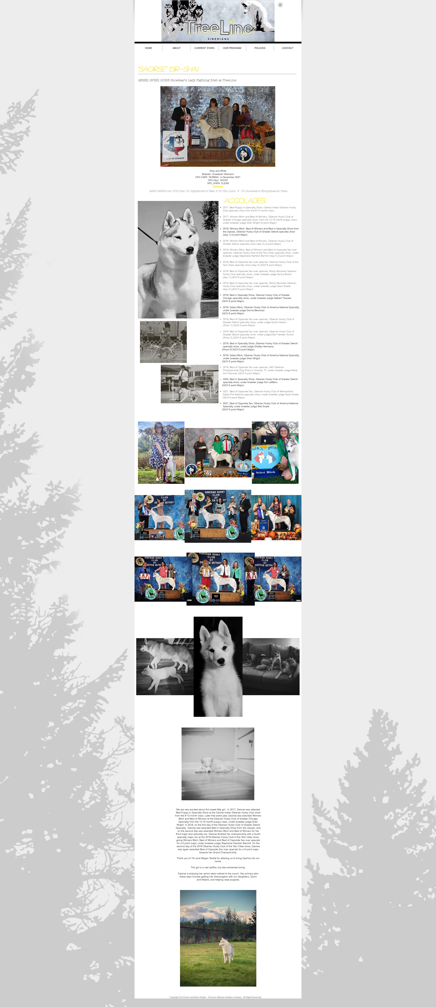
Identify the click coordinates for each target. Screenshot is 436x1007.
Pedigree (218, 186)
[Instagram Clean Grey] (280, 5)
